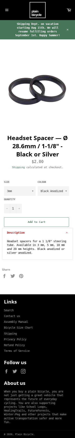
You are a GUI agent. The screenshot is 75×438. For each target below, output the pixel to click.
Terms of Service (17, 350)
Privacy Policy (15, 339)
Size (7, 182)
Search (9, 310)
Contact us (12, 316)
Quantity (9, 199)
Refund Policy (14, 345)
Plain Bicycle (24, 434)
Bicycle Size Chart (18, 327)
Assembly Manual (16, 321)
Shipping (18, 167)
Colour (42, 182)
